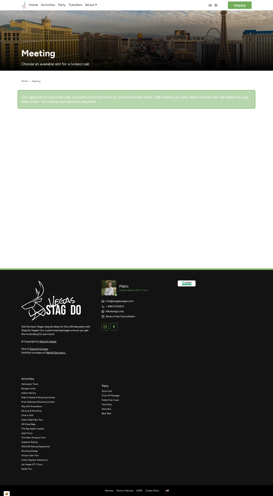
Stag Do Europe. (39, 349)
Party (62, 5)
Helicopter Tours (29, 384)
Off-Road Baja (28, 424)
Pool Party (107, 404)
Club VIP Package (110, 395)
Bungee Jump (28, 388)
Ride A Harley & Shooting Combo (38, 397)
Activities (48, 5)
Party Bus (106, 409)
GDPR (139, 490)
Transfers (75, 5)
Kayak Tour (26, 469)
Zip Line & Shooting (31, 411)
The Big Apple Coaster (32, 428)
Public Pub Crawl (110, 400)
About (89, 5)
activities (27, 379)
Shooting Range (29, 451)
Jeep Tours (26, 433)
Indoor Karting (28, 393)
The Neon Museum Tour (33, 437)
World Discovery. (56, 352)
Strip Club (107, 391)
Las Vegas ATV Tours (32, 464)
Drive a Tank (27, 415)
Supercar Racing (29, 442)
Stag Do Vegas (47, 341)
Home (33, 5)
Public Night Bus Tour (32, 419)
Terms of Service (124, 490)
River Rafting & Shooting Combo (38, 402)
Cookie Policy (152, 490)
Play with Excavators (31, 406)
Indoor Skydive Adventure (34, 460)
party (105, 386)
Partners (109, 490)
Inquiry (240, 5)
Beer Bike (106, 413)
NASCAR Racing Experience (35, 446)
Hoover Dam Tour (30, 455)
